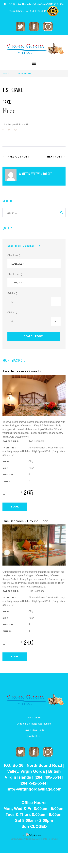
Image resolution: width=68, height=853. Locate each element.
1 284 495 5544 (38, 10)
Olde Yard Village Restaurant (34, 723)
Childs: (11, 312)
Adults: (11, 292)
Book (15, 506)
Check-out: (13, 273)
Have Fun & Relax (34, 729)
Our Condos (34, 717)
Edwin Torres (43, 173)
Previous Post (18, 156)
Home (5, 73)
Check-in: (12, 255)
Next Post (54, 156)
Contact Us (34, 735)
